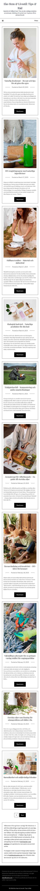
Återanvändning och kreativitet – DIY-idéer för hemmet (20, 567)
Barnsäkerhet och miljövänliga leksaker (20, 777)
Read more (20, 111)
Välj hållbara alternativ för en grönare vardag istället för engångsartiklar (20, 656)
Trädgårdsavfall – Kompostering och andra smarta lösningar (20, 388)
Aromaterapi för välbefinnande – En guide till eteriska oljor (20, 477)
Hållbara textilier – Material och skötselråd (20, 261)
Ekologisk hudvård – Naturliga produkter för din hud (20, 325)
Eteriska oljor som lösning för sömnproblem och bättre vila (20, 718)
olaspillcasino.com (7, 877)
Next (22, 815)
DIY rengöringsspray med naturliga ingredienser (20, 172)
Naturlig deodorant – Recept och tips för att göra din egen (20, 81)
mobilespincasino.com (16, 855)
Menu (36, 20)
